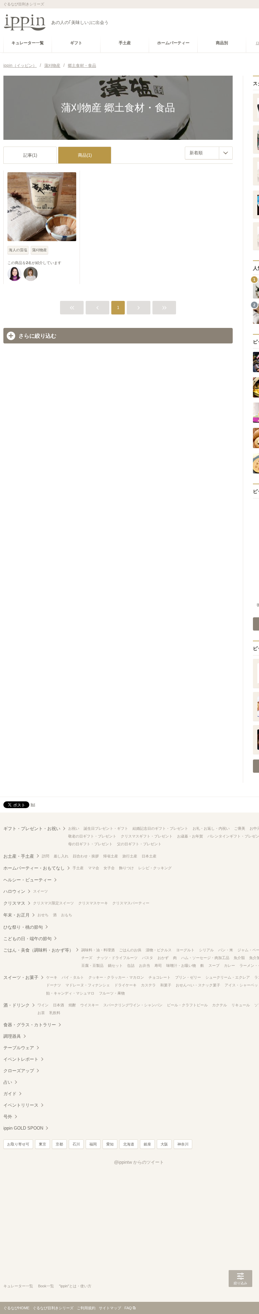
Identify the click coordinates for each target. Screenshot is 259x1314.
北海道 (128, 1144)
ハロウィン (14, 891)
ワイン (43, 1005)
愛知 (110, 1144)
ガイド (10, 1093)
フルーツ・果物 (112, 993)
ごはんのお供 (130, 950)
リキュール (240, 1005)
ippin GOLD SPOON (23, 1128)
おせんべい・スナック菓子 (198, 985)
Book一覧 (46, 1286)
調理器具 (12, 1036)
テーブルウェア (18, 1047)
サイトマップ (110, 1308)
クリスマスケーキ (93, 903)
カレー (229, 965)
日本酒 (58, 1005)
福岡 (93, 1144)
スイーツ (40, 891)
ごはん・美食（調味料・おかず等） (38, 950)
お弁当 (144, 965)
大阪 (164, 1144)
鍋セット (115, 965)
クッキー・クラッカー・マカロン (116, 977)
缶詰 (131, 965)
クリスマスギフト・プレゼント (147, 836)
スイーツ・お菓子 (20, 977)
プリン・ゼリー (188, 977)
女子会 (109, 868)
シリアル (206, 950)
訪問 (45, 856)
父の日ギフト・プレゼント (139, 844)
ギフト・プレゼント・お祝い (31, 828)
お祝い (73, 828)
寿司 (158, 965)
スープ (214, 965)
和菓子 (165, 985)
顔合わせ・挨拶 (86, 856)
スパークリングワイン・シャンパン (133, 1005)
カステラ (148, 985)
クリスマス (14, 903)
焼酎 (72, 1005)
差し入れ (61, 856)
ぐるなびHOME (16, 1308)
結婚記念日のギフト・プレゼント (160, 828)
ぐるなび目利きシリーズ (53, 1308)
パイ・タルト (73, 977)
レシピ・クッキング (155, 868)
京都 (59, 1144)
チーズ (86, 958)
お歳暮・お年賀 (190, 836)
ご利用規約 (86, 1308)
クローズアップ (18, 1070)
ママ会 (93, 868)
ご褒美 (239, 828)
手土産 (78, 868)
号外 (7, 1116)
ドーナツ (53, 985)
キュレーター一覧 (18, 1286)
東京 (42, 1144)
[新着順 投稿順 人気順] (209, 153)
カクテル (219, 1005)
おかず (163, 958)
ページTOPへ (240, 1298)
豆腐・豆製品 (92, 965)
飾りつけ (126, 868)
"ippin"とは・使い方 (75, 1286)
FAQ (128, 1308)
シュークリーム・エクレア (227, 977)
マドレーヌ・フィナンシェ (87, 985)
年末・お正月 (16, 915)
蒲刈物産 (39, 250)
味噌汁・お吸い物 (181, 965)
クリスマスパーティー (130, 903)
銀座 (147, 1144)
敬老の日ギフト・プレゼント (92, 836)
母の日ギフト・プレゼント (90, 844)
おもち (66, 915)
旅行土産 (129, 856)
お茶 (41, 1013)
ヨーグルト (185, 950)
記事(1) (30, 155)
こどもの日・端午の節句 (27, 938)
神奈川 (183, 1144)
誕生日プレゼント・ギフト (106, 828)
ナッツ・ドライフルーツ (117, 958)
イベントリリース (20, 1105)
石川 (76, 1144)
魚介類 (239, 958)
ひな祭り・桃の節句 (23, 927)
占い (7, 1082)
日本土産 (149, 856)
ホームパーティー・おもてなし (34, 868)
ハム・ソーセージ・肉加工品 (205, 958)
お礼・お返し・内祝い (211, 828)
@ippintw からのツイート (139, 1162)
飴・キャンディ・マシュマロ (70, 993)
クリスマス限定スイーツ (53, 903)
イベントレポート (20, 1059)
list (33, 804)
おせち (43, 915)
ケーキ (51, 977)
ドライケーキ (125, 985)
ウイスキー (89, 1005)
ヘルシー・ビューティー (27, 879)
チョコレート (159, 977)
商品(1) (85, 155)
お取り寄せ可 (18, 1144)
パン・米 (225, 950)
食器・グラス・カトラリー (29, 1024)
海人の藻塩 (18, 250)
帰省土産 (110, 856)
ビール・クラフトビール (187, 1005)
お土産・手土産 (18, 856)
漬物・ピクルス (159, 950)
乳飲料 (54, 1013)
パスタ (147, 958)
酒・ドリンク (16, 1005)
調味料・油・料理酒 (98, 950)
